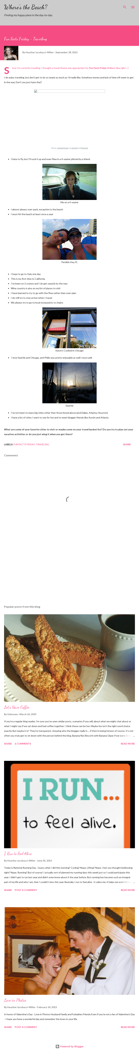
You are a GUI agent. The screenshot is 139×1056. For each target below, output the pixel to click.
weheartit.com (62, 148)
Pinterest (84, 148)
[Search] (125, 6)
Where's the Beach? (25, 7)
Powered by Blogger (71, 1046)
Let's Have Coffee (16, 707)
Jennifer (74, 148)
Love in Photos (15, 1000)
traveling (42, 444)
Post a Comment (26, 890)
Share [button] (127, 444)
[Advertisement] (69, 570)
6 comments (23, 743)
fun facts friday (24, 444)
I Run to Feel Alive (18, 853)
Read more (128, 743)
